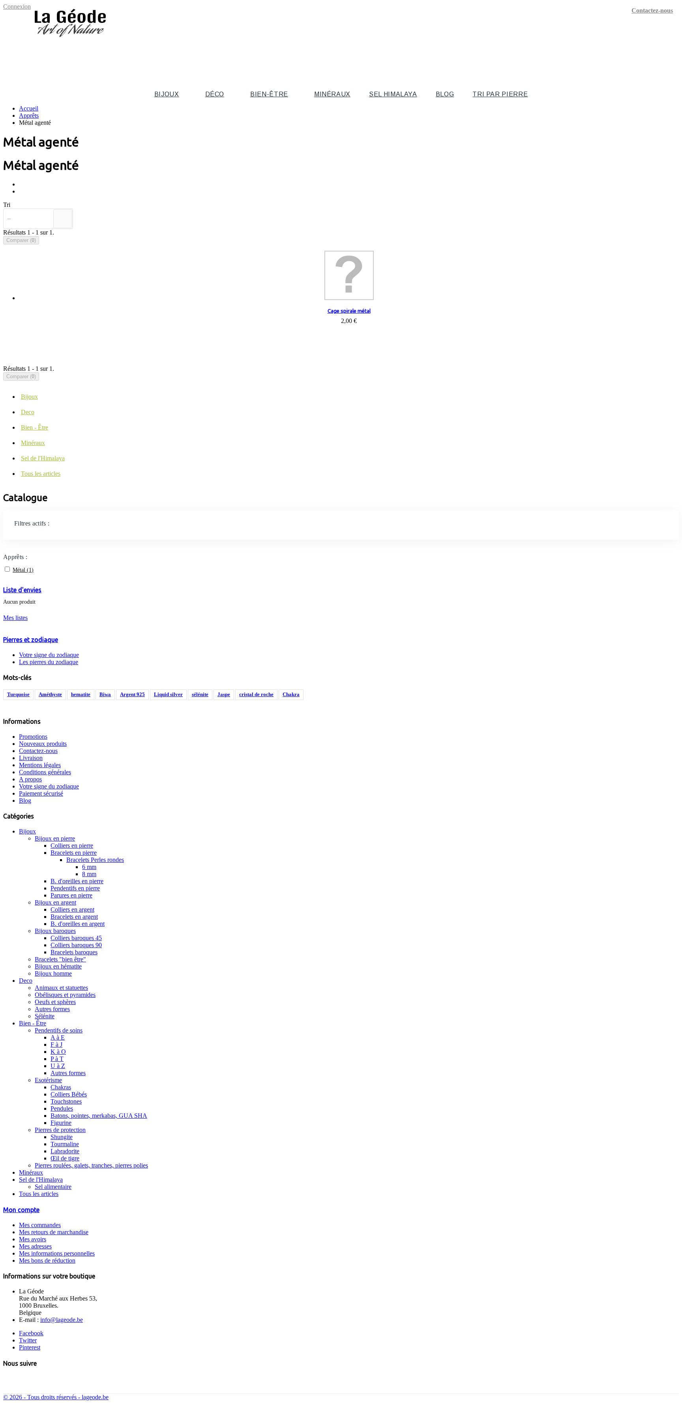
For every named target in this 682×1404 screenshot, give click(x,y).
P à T (57, 1058)
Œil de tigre (65, 1158)
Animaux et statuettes (61, 987)
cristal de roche (256, 694)
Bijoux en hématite (58, 966)
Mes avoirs (32, 1239)
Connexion (17, 6)
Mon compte (21, 1209)
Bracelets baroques (74, 952)
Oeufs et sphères (55, 1002)
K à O (58, 1051)
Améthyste (50, 694)
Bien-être (269, 94)
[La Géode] (70, 40)
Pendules (62, 1108)
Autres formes (52, 1009)
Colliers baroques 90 (76, 945)
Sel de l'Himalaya (43, 458)
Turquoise (18, 694)
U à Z (58, 1065)
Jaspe (223, 694)
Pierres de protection (60, 1129)
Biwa (105, 694)
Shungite (62, 1137)
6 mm (89, 866)
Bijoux (166, 94)
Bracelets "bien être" (60, 959)
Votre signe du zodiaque (49, 654)
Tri (6, 204)
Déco (215, 94)
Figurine (61, 1122)
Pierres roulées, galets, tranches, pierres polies (91, 1165)
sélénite (200, 694)
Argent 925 (132, 694)
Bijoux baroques (55, 930)
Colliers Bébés (69, 1094)
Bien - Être (34, 427)
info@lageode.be (61, 1319)
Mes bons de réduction (47, 1260)
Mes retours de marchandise (53, 1232)
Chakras (61, 1087)
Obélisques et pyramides (65, 994)
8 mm (89, 874)
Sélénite (44, 1016)
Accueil (28, 108)
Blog (445, 94)
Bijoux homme (53, 973)
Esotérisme (48, 1080)
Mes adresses (35, 1246)
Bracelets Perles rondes (95, 859)
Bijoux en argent (55, 902)
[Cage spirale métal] (349, 276)
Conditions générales (45, 772)
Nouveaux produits (43, 743)
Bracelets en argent (74, 916)
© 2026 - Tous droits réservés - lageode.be (56, 1397)
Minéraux (332, 94)
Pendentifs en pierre (75, 888)
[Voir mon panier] (674, 53)
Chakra (291, 694)
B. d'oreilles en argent (78, 923)
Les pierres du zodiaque (48, 662)
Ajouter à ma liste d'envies (349, 341)
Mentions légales (40, 765)
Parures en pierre (71, 895)
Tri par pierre (500, 94)
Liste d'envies (22, 589)
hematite (80, 694)
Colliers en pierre (72, 845)
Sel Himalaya (393, 94)
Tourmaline (65, 1144)
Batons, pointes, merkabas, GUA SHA (99, 1115)
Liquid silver (168, 694)
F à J (56, 1044)
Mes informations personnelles (57, 1253)
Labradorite (65, 1151)
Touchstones (66, 1101)
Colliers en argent (72, 909)
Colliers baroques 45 (76, 938)
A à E (58, 1037)
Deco (27, 412)
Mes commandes (40, 1225)
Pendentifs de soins (58, 1030)
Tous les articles (40, 473)
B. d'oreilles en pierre (77, 881)
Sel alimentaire (53, 1186)
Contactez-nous (652, 10)
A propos (30, 779)
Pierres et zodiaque (30, 639)
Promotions (33, 736)
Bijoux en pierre (55, 838)
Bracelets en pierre (74, 852)
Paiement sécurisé (41, 793)
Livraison (31, 758)
